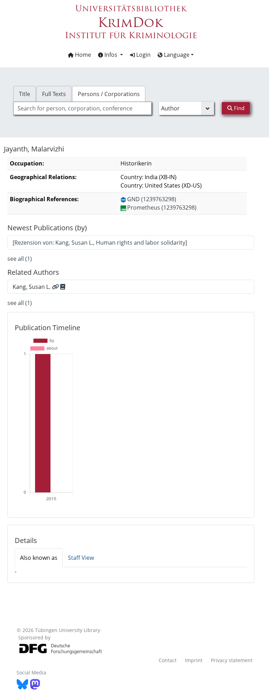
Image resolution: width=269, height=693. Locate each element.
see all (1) (19, 259)
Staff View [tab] (81, 558)
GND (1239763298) (151, 199)
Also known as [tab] (38, 558)
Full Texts (54, 94)
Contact (168, 660)
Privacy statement (232, 660)
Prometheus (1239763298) (161, 207)
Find (238, 107)
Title (24, 94)
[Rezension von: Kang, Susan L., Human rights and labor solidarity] (100, 242)
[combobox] (82, 108)
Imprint (193, 660)
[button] (110, 55)
